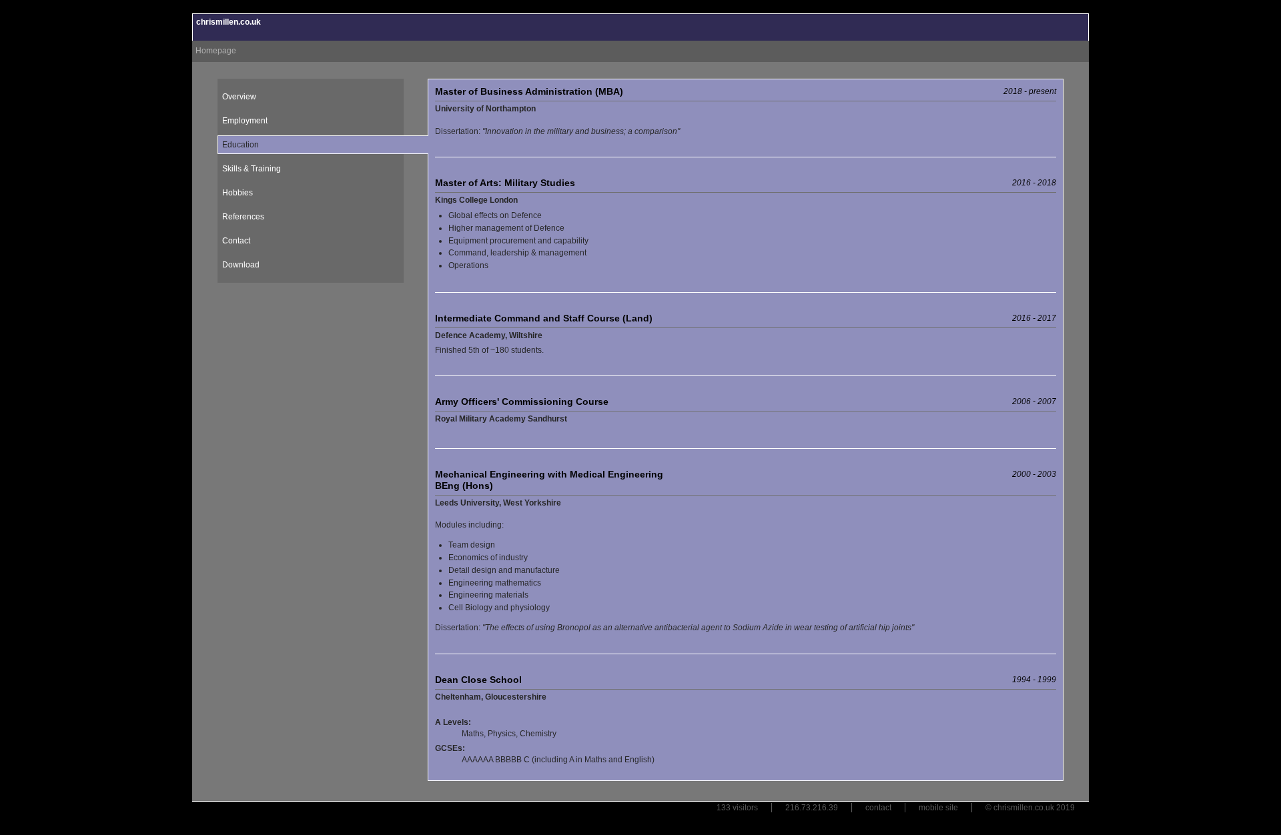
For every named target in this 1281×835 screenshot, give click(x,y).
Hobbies (237, 192)
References (243, 216)
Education (240, 144)
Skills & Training (251, 168)
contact (878, 807)
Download (241, 264)
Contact (236, 240)
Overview (239, 96)
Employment (245, 120)
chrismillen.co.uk (228, 22)
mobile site (938, 807)
